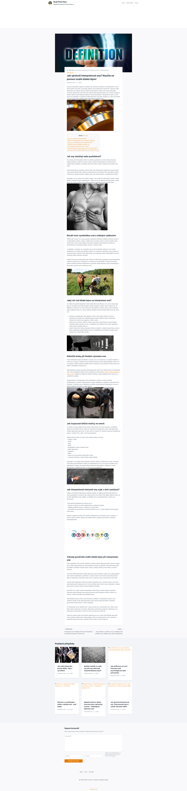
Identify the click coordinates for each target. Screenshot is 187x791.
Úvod (123, 3)
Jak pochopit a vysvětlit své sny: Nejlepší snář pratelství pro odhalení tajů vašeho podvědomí (108, 631)
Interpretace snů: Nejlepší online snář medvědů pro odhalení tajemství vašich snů (78, 631)
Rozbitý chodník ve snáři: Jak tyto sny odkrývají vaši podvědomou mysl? (93, 668)
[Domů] (67, 70)
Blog (81, 772)
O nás (136, 3)
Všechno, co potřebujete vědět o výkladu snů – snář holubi (66, 704)
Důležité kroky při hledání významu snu (78, 144)
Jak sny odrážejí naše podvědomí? (77, 138)
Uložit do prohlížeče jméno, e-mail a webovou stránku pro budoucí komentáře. (113, 754)
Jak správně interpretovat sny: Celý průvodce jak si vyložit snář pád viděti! (120, 704)
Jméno (67, 756)
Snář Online (129, 3)
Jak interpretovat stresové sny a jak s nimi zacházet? (82, 148)
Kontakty (91, 772)
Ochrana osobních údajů (101, 780)
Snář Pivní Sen (71, 82)
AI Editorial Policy (93, 789)
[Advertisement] (93, 17)
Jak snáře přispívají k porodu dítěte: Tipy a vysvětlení (64, 668)
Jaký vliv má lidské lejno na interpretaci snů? (80, 142)
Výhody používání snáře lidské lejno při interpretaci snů (83, 150)
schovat (85, 135)
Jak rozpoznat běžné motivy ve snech (78, 146)
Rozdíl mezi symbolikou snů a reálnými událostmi (81, 140)
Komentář (68, 736)
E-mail (87, 756)
